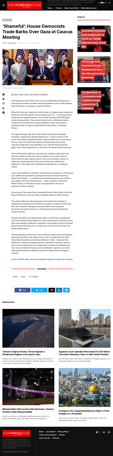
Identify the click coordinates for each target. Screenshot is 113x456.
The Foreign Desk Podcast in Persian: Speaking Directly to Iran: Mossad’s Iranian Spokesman (93, 69)
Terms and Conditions (48, 435)
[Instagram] (109, 432)
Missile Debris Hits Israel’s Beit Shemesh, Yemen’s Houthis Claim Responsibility (28, 410)
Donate (62, 435)
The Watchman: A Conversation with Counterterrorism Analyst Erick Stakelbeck (91, 100)
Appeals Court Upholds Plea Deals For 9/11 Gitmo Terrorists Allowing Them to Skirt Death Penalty (84, 353)
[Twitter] (104, 432)
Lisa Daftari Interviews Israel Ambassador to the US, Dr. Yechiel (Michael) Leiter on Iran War (94, 39)
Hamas (15, 277)
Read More (42, 269)
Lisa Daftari (50, 432)
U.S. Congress (33, 277)
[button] (3, 5)
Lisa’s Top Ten (44, 438)
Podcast (55, 438)
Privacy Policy (63, 432)
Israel (23, 277)
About (41, 432)
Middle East (7, 20)
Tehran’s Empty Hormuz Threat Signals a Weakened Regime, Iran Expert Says (23, 353)
